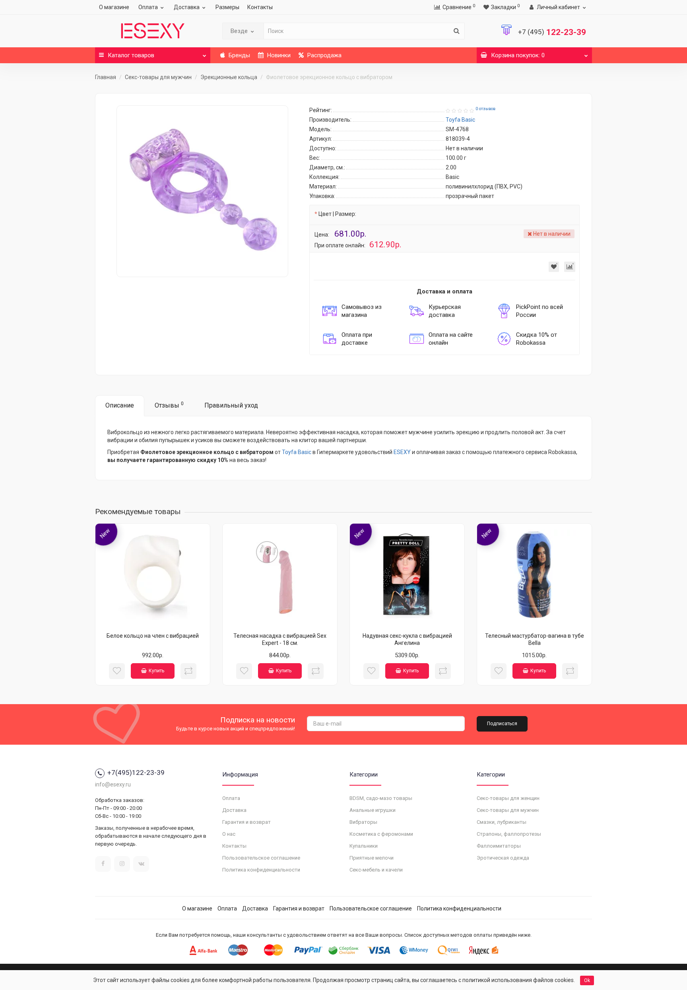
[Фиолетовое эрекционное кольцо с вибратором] (202, 191)
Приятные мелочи (371, 858)
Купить (156, 671)
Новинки (278, 55)
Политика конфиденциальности (261, 870)
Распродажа (324, 55)
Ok (587, 980)
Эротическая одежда (503, 858)
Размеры (227, 7)
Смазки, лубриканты (501, 822)
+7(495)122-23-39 (136, 772)
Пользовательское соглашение (261, 858)
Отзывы (169, 405)
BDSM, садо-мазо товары (380, 798)
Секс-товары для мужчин (158, 77)
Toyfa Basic (296, 452)
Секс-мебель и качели (376, 870)
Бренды (238, 55)
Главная (105, 77)
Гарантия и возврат (246, 822)
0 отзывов (485, 108)
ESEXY (402, 452)
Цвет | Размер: (337, 214)
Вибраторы (363, 822)
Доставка (187, 7)
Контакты (260, 7)
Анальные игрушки (372, 810)
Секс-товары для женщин (508, 798)
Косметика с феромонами (381, 834)
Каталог (131, 55)
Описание (119, 405)
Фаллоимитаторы (499, 846)
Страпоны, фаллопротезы (509, 834)
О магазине (114, 7)
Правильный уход (231, 405)
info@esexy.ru (113, 784)
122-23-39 (552, 32)
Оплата (148, 7)
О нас (228, 834)
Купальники (363, 846)
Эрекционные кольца (228, 77)
